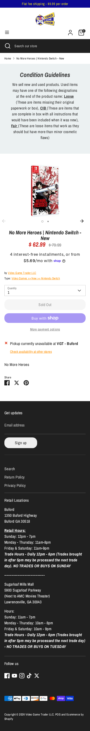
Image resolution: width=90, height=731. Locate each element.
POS (58, 714)
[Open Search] (7, 45)
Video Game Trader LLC (22, 273)
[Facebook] (7, 675)
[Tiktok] (29, 675)
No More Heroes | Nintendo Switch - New (40, 58)
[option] (45, 191)
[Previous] (6, 221)
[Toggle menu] (7, 32)
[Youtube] (14, 675)
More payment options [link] (45, 329)
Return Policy (14, 477)
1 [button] (42, 221)
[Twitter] (36, 675)
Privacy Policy (15, 485)
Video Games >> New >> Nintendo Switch (36, 278)
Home (7, 58)
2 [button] (48, 221)
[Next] (84, 221)
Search (9, 469)
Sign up (20, 443)
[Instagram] (21, 675)
